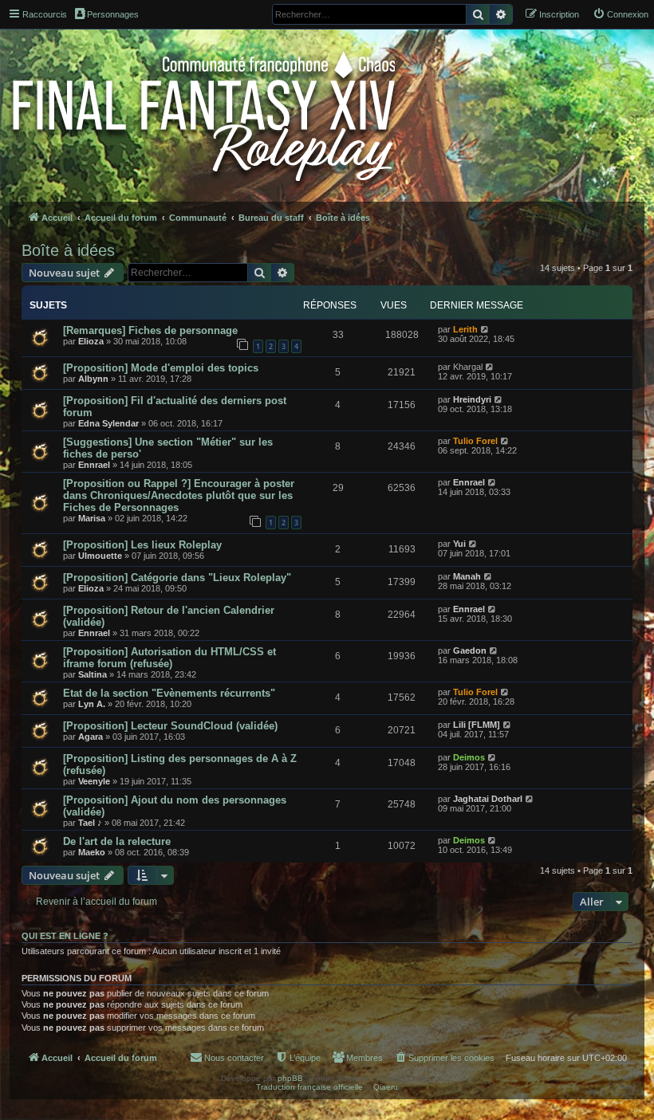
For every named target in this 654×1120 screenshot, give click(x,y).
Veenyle (94, 781)
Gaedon (470, 650)
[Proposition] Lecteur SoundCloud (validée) (170, 726)
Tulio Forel (475, 441)
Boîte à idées (68, 250)
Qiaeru (385, 1087)
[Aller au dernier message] (485, 329)
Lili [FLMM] (476, 724)
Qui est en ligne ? (65, 936)
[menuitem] (620, 14)
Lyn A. (91, 704)
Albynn (93, 378)
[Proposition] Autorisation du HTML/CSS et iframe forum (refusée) (169, 658)
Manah (467, 576)
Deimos (469, 757)
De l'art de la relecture (117, 841)
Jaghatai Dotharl (487, 799)
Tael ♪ (90, 822)
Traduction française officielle (309, 1087)
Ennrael (94, 465)
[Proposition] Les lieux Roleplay (142, 545)
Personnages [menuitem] (113, 14)
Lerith (465, 329)
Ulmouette (100, 555)
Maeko (91, 852)
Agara (90, 736)
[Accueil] (205, 113)
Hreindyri (472, 399)
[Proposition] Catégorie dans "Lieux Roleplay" (177, 578)
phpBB (290, 1078)
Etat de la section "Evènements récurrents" (169, 693)
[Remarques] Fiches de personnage (150, 330)
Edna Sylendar (108, 423)
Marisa (91, 518)
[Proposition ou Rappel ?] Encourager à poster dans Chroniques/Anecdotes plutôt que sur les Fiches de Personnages (178, 495)
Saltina (92, 674)
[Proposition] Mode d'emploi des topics (160, 368)
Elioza (91, 341)
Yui (459, 543)
